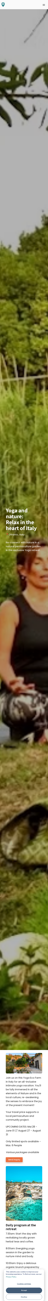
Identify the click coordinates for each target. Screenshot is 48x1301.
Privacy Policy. (11, 1277)
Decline (24, 1297)
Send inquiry (14, 1159)
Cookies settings (24, 1284)
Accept (24, 1290)
